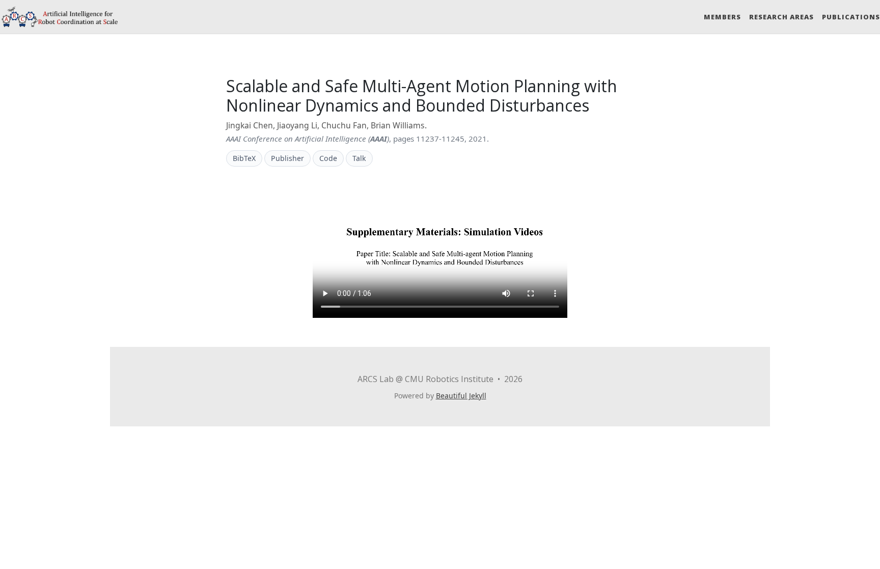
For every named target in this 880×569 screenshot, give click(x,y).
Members (722, 16)
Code (328, 158)
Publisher (287, 158)
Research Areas (781, 16)
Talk (359, 158)
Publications (851, 16)
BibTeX (244, 158)
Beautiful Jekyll (461, 395)
